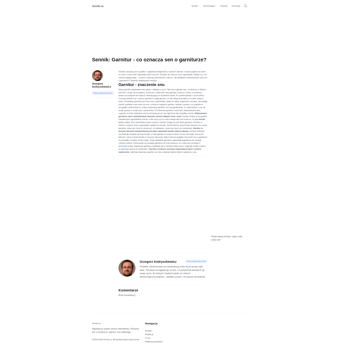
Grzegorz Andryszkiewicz (101, 85)
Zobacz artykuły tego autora (196, 261)
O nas (147, 338)
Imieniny (224, 6)
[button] (244, 6)
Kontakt (148, 331)
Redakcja (149, 334)
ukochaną (123, 146)
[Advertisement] (169, 38)
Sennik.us (98, 6)
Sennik (194, 6)
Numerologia (208, 6)
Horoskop (236, 6)
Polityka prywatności (154, 341)
